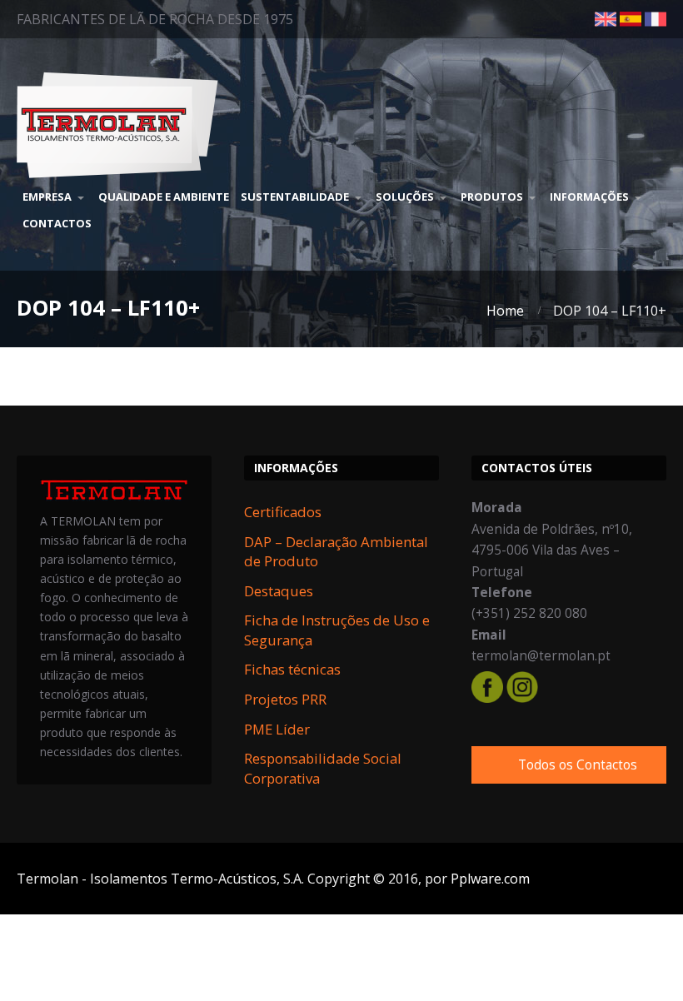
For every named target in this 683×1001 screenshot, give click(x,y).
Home (505, 310)
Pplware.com (490, 878)
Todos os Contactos (577, 765)
